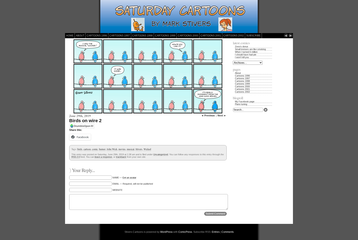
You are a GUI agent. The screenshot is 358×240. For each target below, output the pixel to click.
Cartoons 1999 (165, 35)
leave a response (103, 157)
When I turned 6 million (246, 52)
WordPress (166, 231)
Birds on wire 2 (85, 120)
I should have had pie (245, 54)
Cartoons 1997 (119, 35)
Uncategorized (160, 154)
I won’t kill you (242, 57)
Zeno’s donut (241, 46)
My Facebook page (244, 101)
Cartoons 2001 (211, 35)
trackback (121, 157)
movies (122, 149)
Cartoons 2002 (233, 35)
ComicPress (185, 231)
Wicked (147, 149)
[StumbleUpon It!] (81, 127)
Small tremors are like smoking (250, 49)
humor (102, 149)
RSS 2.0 (75, 157)
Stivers (138, 149)
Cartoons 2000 (188, 35)
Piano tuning (241, 104)
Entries (216, 231)
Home (70, 35)
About (80, 35)
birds (79, 149)
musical (130, 149)
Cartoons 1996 (97, 35)
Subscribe (253, 35)
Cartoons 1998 (142, 35)
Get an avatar (129, 177)
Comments (227, 231)
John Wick (112, 149)
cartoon (87, 149)
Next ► (222, 115)
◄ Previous (208, 115)
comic (95, 149)
